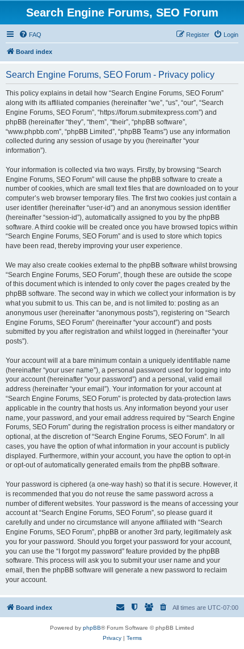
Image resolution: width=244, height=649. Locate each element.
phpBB (92, 628)
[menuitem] (30, 34)
